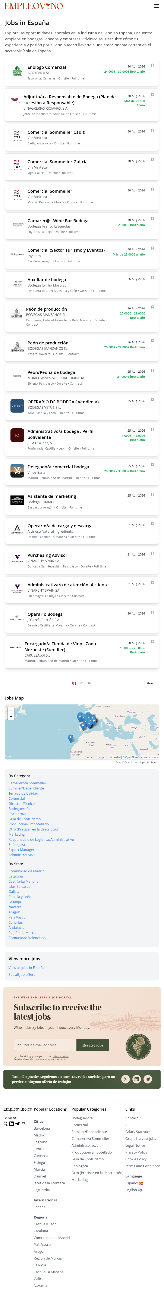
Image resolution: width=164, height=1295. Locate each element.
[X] (125, 1079)
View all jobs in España (27, 967)
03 (89, 683)
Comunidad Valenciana (27, 937)
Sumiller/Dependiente (26, 788)
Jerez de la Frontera (49, 1183)
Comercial (17, 798)
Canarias (16, 922)
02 (82, 683)
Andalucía (16, 927)
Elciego (39, 1162)
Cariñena (41, 1155)
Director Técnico (22, 803)
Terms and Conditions (143, 1166)
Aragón (14, 912)
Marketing (17, 834)
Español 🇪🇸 (134, 1183)
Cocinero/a (17, 813)
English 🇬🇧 (133, 1190)
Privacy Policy (61, 1056)
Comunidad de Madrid (27, 871)
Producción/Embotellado (29, 824)
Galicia (14, 891)
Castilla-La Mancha (23, 881)
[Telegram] (148, 1079)
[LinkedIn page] (12, 1124)
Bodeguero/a (19, 808)
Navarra (15, 907)
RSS (128, 1125)
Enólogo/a (17, 844)
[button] (70, 738)
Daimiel (40, 1176)
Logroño (40, 1142)
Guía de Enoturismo (25, 819)
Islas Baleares (19, 886)
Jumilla (39, 1149)
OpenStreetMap (134, 757)
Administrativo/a (22, 855)
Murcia (39, 1169)
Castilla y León (20, 896)
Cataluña (16, 876)
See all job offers (22, 974)
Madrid (39, 1135)
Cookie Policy (135, 1159)
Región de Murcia (23, 932)
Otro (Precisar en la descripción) (34, 829)
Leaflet (116, 757)
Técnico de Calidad (23, 793)
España (39, 1207)
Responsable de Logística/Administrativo (41, 839)
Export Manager (21, 849)
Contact (131, 1118)
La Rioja (15, 902)
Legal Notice (135, 1145)
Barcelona (42, 1128)
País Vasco (17, 917)
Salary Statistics (138, 1131)
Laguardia (42, 1190)
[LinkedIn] (136, 1079)
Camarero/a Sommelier (27, 783)
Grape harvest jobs (140, 1138)
